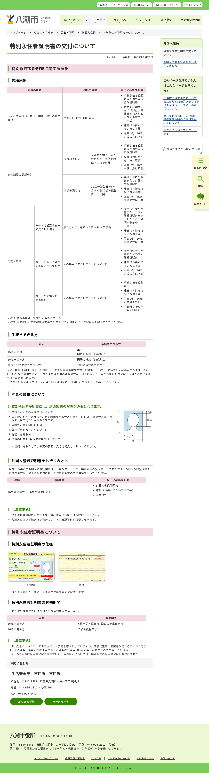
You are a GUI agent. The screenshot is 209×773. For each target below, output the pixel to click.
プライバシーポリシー (46, 758)
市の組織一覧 (60, 701)
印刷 (113, 57)
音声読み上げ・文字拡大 (114, 5)
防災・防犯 (71, 20)
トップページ (18, 32)
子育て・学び (119, 20)
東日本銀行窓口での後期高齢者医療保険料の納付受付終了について (180, 119)
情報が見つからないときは (183, 149)
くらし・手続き (95, 20)
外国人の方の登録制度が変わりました (180, 63)
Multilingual (142, 5)
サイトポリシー (145, 758)
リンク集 (96, 758)
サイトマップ (193, 5)
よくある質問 (26, 701)
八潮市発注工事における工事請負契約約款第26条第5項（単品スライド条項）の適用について (181, 103)
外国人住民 (89, 32)
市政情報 (167, 20)
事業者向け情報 (190, 20)
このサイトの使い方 (119, 758)
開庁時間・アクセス (168, 5)
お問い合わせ (168, 758)
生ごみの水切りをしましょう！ (180, 131)
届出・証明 (67, 32)
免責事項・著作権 (75, 758)
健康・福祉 (143, 20)
